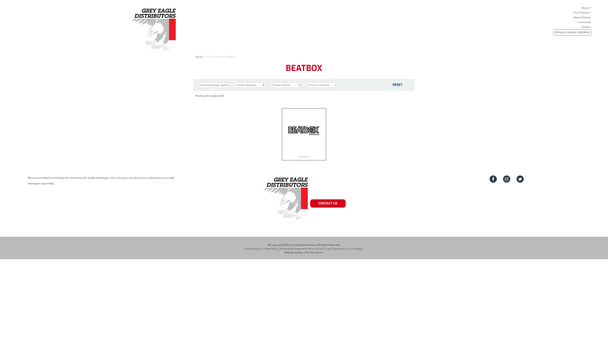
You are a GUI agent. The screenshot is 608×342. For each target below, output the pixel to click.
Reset (397, 85)
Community (584, 22)
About (585, 8)
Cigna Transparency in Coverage (344, 248)
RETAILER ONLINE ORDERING (572, 32)
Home (199, 56)
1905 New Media (313, 252)
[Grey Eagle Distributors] (286, 203)
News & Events (582, 17)
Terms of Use (315, 248)
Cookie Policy (270, 248)
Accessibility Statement (293, 248)
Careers (586, 27)
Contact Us (327, 203)
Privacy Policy (252, 248)
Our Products (581, 12)
